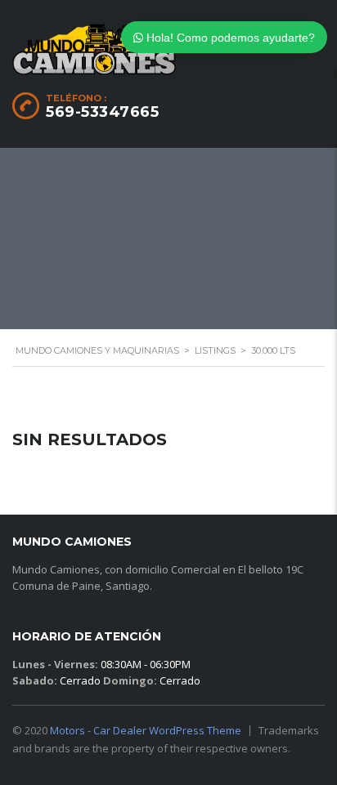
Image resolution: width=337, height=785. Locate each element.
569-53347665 (102, 112)
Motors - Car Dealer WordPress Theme (145, 730)
